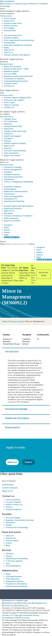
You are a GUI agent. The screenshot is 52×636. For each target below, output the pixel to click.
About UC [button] (4, 160)
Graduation (9, 179)
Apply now (12, 462)
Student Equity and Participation (18, 206)
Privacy (36, 615)
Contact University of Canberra (18, 216)
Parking (7, 141)
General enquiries (14, 509)
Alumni (7, 230)
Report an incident (12, 155)
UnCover (10, 535)
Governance (9, 194)
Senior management (13, 169)
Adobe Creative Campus (15, 143)
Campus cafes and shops (15, 131)
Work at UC (9, 211)
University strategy (12, 167)
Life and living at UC (13, 35)
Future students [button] (7, 11)
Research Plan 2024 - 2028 (16, 69)
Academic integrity (12, 186)
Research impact (11, 71)
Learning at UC (10, 199)
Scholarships (9, 42)
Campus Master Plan (13, 126)
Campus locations (12, 174)
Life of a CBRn (10, 74)
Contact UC (7, 615)
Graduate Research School (16, 81)
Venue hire (8, 129)
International (9, 30)
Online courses (10, 25)
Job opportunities (14, 576)
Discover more (6, 64)
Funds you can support (14, 100)
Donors (9, 507)
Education (10, 522)
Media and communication (16, 191)
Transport (8, 138)
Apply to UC (7, 491)
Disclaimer (27, 615)
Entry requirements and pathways (19, 40)
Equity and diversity (13, 208)
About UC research (12, 66)
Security (7, 148)
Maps (6, 235)
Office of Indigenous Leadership (18, 182)
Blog (8, 545)
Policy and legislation (13, 196)
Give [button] (2, 90)
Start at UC (9, 50)
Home (4, 321)
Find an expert (12, 540)
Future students (13, 499)
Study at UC (9, 21)
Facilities (8, 124)
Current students (10, 488)
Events (9, 543)
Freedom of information (16, 584)
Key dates (8, 213)
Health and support (12, 136)
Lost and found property (15, 150)
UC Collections (11, 121)
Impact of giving (11, 105)
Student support (11, 38)
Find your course (16, 321)
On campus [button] (5, 112)
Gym (8, 563)
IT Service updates (14, 561)
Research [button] (4, 59)
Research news (10, 83)
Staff (6, 227)
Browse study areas (13, 23)
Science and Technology (17, 527)
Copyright (17, 615)
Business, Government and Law (20, 520)
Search (3, 244)
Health (9, 525)
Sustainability (10, 189)
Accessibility (7, 618)
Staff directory (13, 579)
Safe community (11, 153)
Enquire (28, 462)
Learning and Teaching (14, 201)
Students (8, 225)
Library (7, 232)
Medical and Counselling (17, 558)
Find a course (6, 16)
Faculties (8, 172)
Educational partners (13, 177)
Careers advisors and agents (17, 55)
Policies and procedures (16, 586)
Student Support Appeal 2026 (17, 97)
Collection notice (22, 618)
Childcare (8, 133)
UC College (9, 28)
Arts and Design (13, 517)
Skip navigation (7, 1)
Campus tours (10, 119)
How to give (9, 102)
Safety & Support (11, 237)
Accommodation (13, 566)
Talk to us (8, 52)
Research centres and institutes (18, 76)
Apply (6, 47)
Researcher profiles (14, 581)
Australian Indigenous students (18, 45)
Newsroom (11, 538)
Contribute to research (14, 78)
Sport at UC (9, 146)
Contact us (9, 86)
